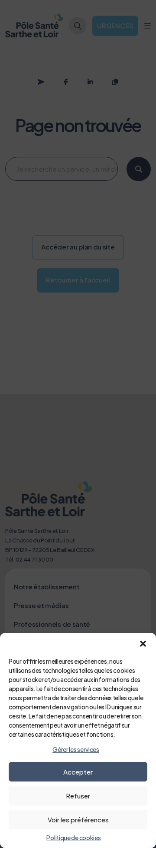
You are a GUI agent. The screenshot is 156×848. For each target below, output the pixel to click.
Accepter (78, 772)
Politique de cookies (73, 837)
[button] (143, 643)
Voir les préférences (78, 819)
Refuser (78, 795)
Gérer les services (75, 749)
